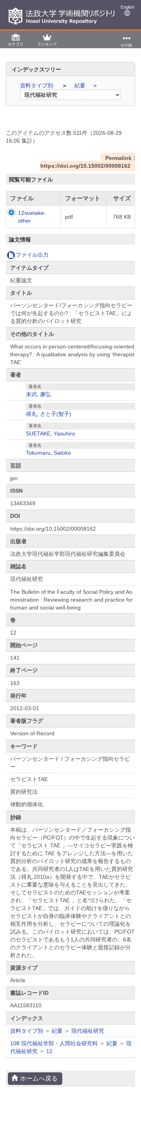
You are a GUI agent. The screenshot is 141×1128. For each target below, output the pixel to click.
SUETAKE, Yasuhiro (50, 433)
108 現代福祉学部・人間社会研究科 (54, 1043)
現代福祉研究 (87, 1031)
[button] (15, 39)
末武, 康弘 (38, 394)
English (127, 7)
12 (49, 1051)
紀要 (80, 85)
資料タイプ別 (37, 85)
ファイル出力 (32, 255)
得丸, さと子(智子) (48, 414)
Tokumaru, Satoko (48, 453)
